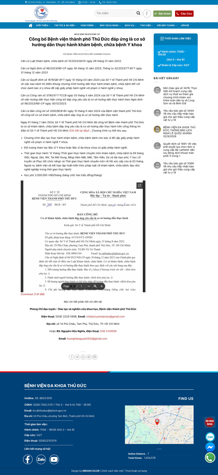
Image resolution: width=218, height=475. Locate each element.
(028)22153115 (48, 440)
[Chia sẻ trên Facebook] (71, 357)
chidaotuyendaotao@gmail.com (105, 316)
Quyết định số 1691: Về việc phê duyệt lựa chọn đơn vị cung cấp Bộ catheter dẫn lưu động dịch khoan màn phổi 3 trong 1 (179, 150)
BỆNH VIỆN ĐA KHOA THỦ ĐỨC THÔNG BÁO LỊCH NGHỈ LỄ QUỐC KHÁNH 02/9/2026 (179, 132)
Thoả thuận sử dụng (136, 470)
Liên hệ (185, 25)
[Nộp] (138, 13)
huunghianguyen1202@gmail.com (87, 338)
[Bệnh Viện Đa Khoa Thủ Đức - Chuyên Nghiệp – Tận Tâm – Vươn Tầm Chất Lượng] (41, 14)
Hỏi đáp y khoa (166, 25)
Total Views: (135, 458)
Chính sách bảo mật (112, 470)
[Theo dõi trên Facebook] (147, 14)
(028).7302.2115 (43, 404)
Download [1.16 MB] (33, 294)
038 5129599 (108, 331)
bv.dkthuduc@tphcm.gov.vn (49, 410)
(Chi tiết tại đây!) (79, 130)
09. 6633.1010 (43, 398)
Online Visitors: (137, 453)
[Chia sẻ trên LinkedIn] (94, 357)
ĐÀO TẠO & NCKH (109, 25)
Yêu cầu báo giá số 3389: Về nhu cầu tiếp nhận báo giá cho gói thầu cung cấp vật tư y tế (179, 168)
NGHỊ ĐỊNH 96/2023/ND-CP (87, 34)
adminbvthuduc (102, 54)
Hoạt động (87, 25)
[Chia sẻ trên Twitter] (77, 357)
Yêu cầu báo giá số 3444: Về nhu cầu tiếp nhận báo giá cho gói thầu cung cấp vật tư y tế (179, 115)
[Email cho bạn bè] (83, 357)
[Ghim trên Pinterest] (89, 357)
